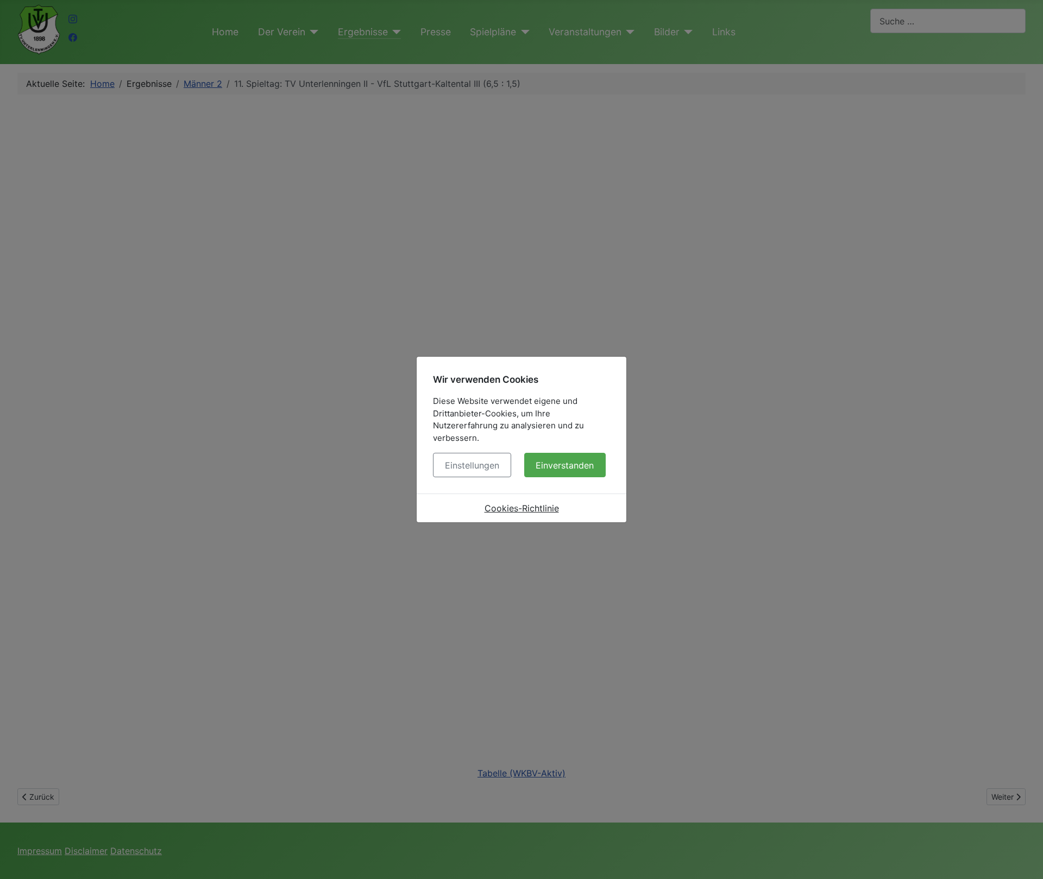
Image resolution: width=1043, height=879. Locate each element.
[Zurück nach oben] (1024, 859)
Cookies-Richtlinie (522, 508)
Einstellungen (472, 465)
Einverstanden (565, 465)
